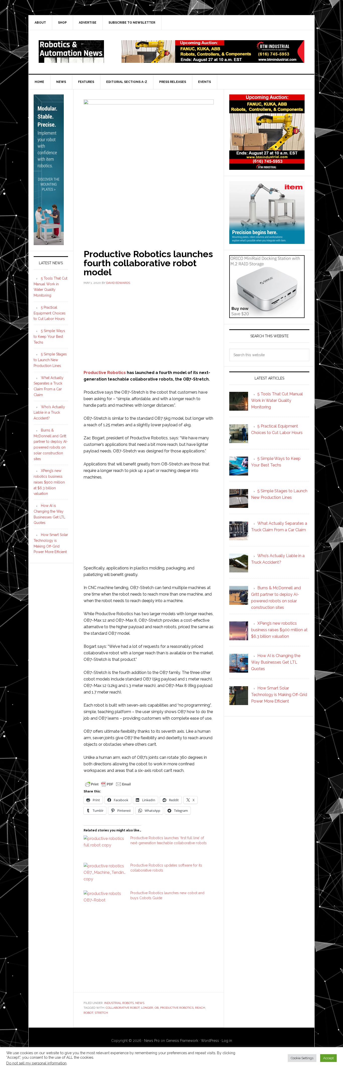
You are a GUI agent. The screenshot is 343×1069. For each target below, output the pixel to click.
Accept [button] (328, 1058)
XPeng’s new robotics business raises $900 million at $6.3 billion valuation (49, 482)
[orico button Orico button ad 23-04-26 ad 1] (267, 315)
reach (200, 1007)
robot (88, 1012)
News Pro (152, 1041)
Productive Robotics (105, 372)
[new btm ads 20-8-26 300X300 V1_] (267, 167)
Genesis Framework (182, 1041)
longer (147, 1007)
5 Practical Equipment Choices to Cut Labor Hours (50, 313)
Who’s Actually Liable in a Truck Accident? (49, 412)
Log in (227, 1041)
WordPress (210, 1041)
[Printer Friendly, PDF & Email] (108, 784)
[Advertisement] (149, 327)
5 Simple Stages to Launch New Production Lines (50, 360)
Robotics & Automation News (71, 51)
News (139, 1003)
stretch (101, 1012)
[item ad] (267, 241)
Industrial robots (119, 1003)
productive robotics (177, 1007)
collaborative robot (123, 1007)
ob (157, 1007)
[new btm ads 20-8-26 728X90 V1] (213, 60)
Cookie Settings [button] (302, 1058)
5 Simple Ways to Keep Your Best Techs (49, 336)
